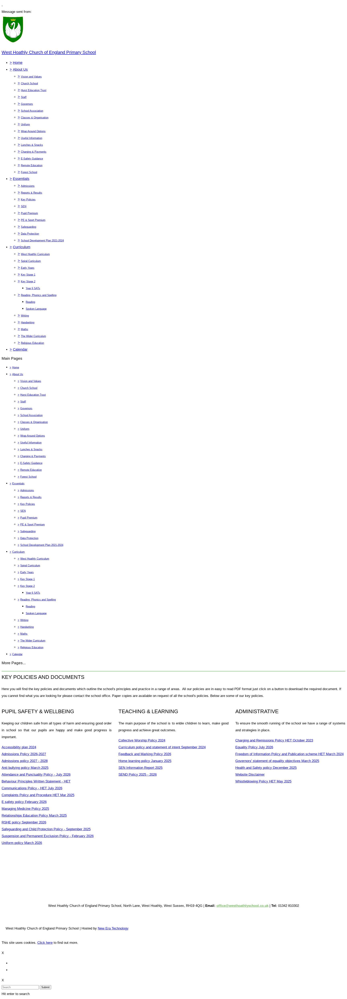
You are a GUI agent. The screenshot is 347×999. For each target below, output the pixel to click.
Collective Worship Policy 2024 (141, 740)
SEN (23, 206)
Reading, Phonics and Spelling (38, 295)
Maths (24, 329)
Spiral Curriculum (31, 261)
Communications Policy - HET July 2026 (32, 788)
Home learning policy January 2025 (144, 761)
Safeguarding (28, 226)
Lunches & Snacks (32, 144)
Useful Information (31, 138)
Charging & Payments (33, 151)
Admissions (28, 185)
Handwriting (27, 322)
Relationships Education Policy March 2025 (34, 815)
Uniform (25, 124)
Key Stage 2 (28, 281)
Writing (25, 315)
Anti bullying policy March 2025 (25, 768)
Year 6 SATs (33, 288)
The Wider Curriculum (33, 336)
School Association (32, 110)
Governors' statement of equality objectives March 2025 (277, 761)
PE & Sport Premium (33, 220)
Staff (24, 97)
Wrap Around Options (33, 131)
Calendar (20, 349)
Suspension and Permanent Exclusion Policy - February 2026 (48, 836)
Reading (30, 301)
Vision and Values (31, 76)
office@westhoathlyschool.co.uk (242, 906)
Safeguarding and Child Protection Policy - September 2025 (46, 829)
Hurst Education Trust (33, 90)
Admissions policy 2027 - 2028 (25, 761)
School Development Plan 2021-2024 (42, 240)
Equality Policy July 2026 (254, 747)
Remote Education (31, 165)
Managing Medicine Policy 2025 (25, 809)
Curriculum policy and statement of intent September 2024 (162, 747)
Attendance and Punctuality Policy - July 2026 (36, 774)
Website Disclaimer (250, 774)
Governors (27, 103)
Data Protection (30, 233)
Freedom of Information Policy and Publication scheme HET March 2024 (289, 754)
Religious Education (32, 342)
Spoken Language (36, 308)
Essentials (21, 179)
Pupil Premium (29, 213)
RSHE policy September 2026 (24, 822)
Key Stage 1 (28, 274)
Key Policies (28, 199)
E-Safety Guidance (32, 158)
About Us (20, 69)
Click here (45, 943)
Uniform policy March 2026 (22, 843)
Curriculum (21, 247)
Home (17, 63)
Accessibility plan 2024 (19, 747)
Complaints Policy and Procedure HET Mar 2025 (38, 795)
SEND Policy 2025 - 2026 (137, 774)
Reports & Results (31, 192)
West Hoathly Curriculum (35, 254)
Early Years (27, 267)
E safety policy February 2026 (24, 802)
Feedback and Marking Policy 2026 (144, 754)
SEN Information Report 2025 (140, 768)
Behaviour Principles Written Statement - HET (36, 781)
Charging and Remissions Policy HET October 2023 (274, 740)
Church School (29, 83)
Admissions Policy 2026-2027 (24, 754)
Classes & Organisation (34, 117)
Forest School (29, 172)
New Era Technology (113, 928)
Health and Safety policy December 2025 (266, 768)
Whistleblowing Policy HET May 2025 (263, 781)
